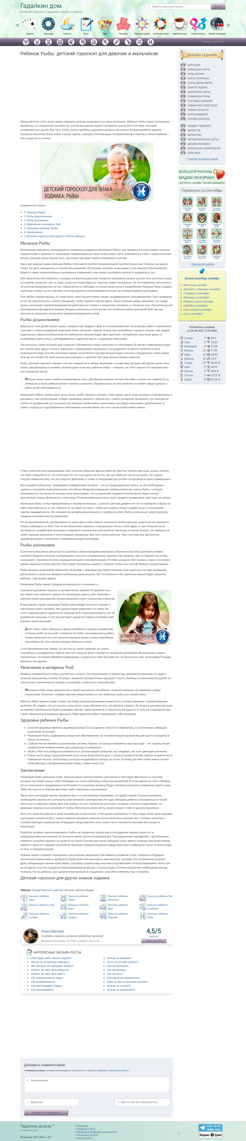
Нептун (188, 371)
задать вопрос (154, 940)
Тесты (86, 33)
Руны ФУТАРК (196, 74)
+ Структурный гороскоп (202, 264)
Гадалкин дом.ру (36, 1126)
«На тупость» (115, 974)
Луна (187, 342)
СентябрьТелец (202, 209)
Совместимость (198, 33)
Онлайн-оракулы (199, 119)
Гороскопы (48, 33)
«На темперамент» (42, 989)
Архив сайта (84, 1138)
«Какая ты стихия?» (119, 985)
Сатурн (188, 363)
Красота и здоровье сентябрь (202, 289)
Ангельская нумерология (204, 148)
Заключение (33, 232)
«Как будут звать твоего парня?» (50, 958)
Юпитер (189, 358)
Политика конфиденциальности (97, 1132)
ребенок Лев (41, 904)
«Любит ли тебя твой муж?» (47, 974)
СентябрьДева (217, 225)
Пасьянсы (123, 33)
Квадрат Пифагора (199, 126)
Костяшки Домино (200, 101)
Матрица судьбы (142, 33)
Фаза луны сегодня (195, 285)
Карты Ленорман (198, 78)
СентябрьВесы (187, 241)
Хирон (188, 379)
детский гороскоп (53, 890)
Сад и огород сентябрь (197, 309)
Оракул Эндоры (197, 87)
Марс (187, 354)
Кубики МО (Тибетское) (203, 105)
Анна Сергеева (52, 931)
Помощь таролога (213, 42)
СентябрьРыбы (217, 257)
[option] (29, 28)
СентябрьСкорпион (202, 241)
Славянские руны (199, 96)
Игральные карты (199, 69)
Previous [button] (17, 23)
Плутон (188, 375)
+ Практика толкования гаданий (202, 158)
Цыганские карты (199, 92)
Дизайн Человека (199, 144)
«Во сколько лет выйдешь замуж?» (52, 966)
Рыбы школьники (36, 220)
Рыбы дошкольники (38, 216)
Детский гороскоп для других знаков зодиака (54, 236)
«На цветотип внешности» (123, 977)
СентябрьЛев (202, 225)
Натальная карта (161, 33)
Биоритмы (194, 135)
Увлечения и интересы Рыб (42, 224)
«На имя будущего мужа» (46, 985)
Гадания (29, 33)
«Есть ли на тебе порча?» (122, 962)
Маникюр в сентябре (196, 297)
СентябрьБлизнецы (216, 209)
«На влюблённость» (42, 981)
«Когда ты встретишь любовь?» (50, 962)
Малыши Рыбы (34, 212)
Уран (187, 367)
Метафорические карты (203, 139)
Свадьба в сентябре (195, 305)
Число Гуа (194, 130)
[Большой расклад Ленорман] (202, 175)
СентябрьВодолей (202, 257)
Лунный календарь (217, 33)
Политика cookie (87, 1135)
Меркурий (190, 346)
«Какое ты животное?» (121, 989)
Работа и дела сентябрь (199, 301)
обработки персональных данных (113, 1070)
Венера (188, 350)
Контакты (82, 1126)
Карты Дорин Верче (200, 83)
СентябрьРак (187, 225)
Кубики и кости (198, 110)
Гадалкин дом (41, 6)
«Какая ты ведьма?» (119, 958)
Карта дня (194, 65)
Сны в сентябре (193, 313)
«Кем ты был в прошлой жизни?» (128, 981)
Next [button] (228, 23)
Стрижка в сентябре (196, 293)
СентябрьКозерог (187, 257)
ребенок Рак (159, 896)
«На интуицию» (116, 970)
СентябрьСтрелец (217, 241)
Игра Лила (194, 152)
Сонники (67, 33)
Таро (104, 33)
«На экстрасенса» (118, 966)
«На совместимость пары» (46, 977)
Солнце (188, 338)
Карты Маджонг (198, 114)
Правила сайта (86, 1129)
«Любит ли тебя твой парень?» (49, 970)
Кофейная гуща (180, 33)
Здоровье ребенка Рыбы (41, 228)
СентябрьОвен (187, 209)
